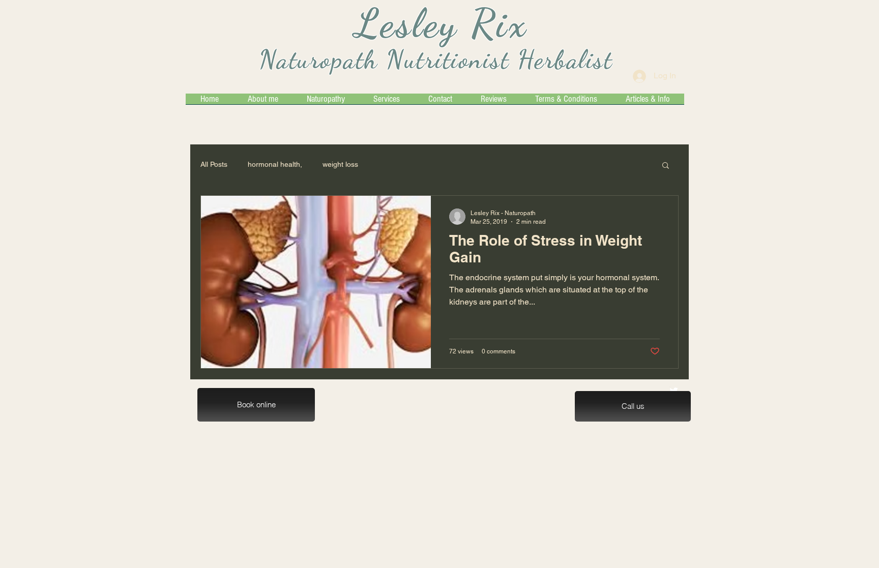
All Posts (213, 164)
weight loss (340, 164)
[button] (665, 166)
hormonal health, (275, 164)
